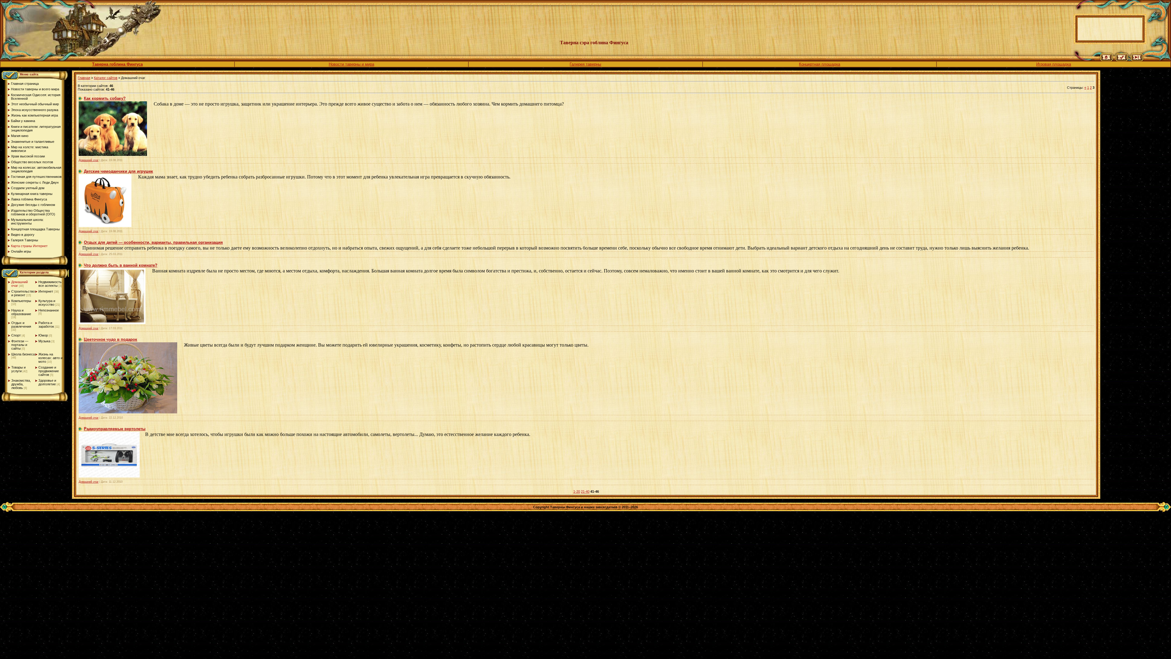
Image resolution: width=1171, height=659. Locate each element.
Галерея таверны (585, 64)
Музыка (44, 341)
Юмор (43, 335)
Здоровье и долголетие (47, 382)
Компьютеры (21, 301)
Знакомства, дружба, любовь (21, 384)
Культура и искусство (46, 302)
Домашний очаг (88, 160)
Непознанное (48, 310)
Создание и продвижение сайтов (48, 371)
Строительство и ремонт (23, 293)
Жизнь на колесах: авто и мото (50, 357)
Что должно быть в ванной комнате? (120, 265)
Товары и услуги (18, 369)
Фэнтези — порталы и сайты (19, 344)
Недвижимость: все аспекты (50, 283)
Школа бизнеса (23, 354)
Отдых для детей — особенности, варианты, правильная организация (153, 242)
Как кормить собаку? (105, 98)
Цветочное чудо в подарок (110, 339)
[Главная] (1106, 60)
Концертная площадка (819, 64)
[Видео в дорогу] (1137, 60)
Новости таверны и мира (351, 64)
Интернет (45, 291)
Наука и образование (21, 312)
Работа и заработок (46, 324)
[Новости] (1121, 60)
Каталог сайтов (105, 78)
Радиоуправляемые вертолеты (114, 429)
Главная (84, 78)
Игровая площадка (1053, 64)
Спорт (16, 335)
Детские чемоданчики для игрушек (118, 171)
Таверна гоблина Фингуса (117, 64)
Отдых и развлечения (21, 324)
